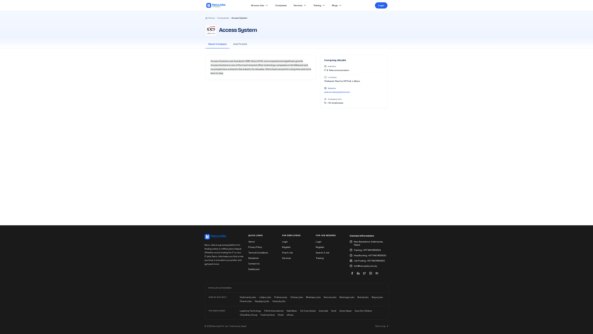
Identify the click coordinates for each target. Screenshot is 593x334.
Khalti (281, 315)
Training (317, 5)
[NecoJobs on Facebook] (352, 273)
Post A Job (287, 252)
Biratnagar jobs (347, 297)
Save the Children (363, 311)
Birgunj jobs (377, 297)
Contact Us (253, 263)
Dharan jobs (246, 301)
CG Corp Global (308, 311)
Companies (223, 18)
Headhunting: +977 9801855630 (370, 255)
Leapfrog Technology (250, 311)
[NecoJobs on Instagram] (370, 273)
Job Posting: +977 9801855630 (369, 260)
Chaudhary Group (248, 315)
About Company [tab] (217, 44)
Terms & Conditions (258, 252)
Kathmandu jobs (248, 297)
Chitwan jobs (296, 297)
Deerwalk (323, 311)
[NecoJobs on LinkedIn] (358, 273)
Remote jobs (330, 297)
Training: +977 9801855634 (367, 250)
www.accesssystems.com (337, 92)
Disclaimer (253, 258)
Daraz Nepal (345, 311)
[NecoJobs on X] (364, 273)
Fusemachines (268, 315)
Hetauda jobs (278, 301)
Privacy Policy (255, 247)
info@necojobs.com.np (365, 266)
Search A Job (322, 252)
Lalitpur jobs (265, 297)
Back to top (380, 326)
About (251, 241)
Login (381, 5)
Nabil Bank (292, 311)
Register (286, 247)
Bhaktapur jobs (313, 297)
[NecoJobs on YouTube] (376, 273)
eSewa (290, 315)
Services (298, 5)
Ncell (333, 311)
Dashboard (253, 269)
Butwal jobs (362, 297)
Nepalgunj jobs (262, 301)
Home (211, 18)
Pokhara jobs (280, 297)
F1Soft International (273, 311)
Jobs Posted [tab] (240, 44)
